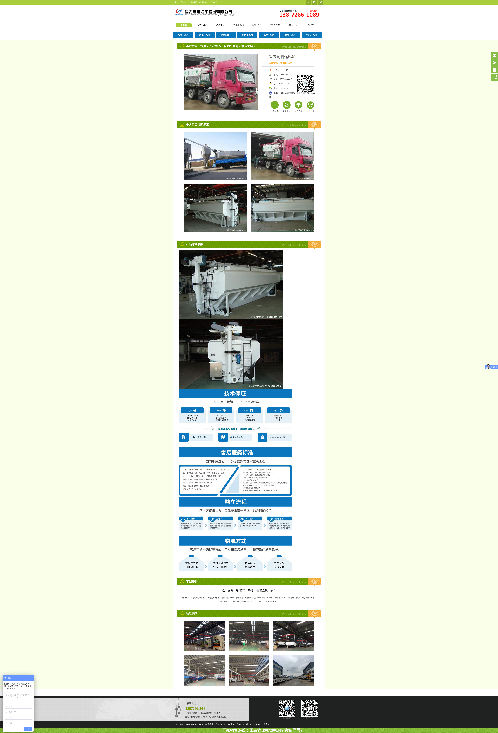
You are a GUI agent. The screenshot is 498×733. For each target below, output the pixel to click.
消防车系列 (247, 35)
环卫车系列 (238, 25)
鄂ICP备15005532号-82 (225, 724)
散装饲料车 (248, 46)
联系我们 (311, 25)
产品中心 (220, 25)
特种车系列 (275, 25)
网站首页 (184, 25)
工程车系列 (257, 25)
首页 (203, 46)
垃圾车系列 (202, 25)
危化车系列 (311, 35)
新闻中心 (293, 25)
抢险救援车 (226, 35)
